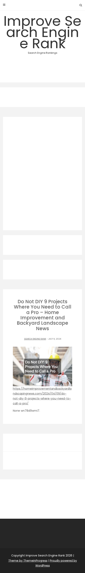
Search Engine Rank (35, 338)
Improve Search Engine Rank (42, 33)
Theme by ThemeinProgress (27, 561)
